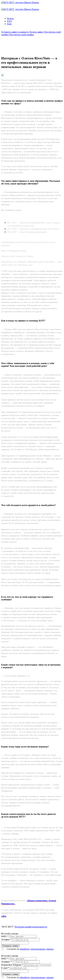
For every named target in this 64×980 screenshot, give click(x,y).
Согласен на (30, 949)
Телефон (6, 939)
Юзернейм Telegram (12, 965)
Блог (9, 24)
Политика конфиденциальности (31, 926)
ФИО (4, 936)
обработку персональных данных (37, 949)
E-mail (5, 968)
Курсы (10, 18)
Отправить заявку (10, 946)
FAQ (9, 21)
